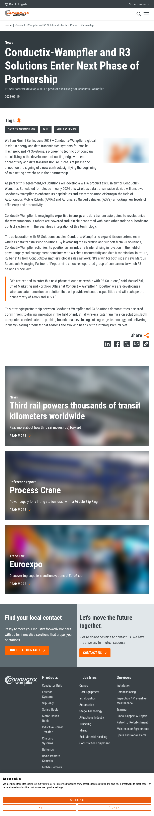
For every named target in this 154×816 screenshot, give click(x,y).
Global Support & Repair (132, 716)
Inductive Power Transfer (52, 729)
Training (122, 709)
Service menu (138, 4)
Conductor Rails (52, 685)
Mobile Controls (52, 767)
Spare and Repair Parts (131, 735)
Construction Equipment (94, 743)
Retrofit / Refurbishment (132, 722)
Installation (123, 685)
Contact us (92, 653)
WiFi (46, 129)
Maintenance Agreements (133, 729)
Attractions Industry (91, 717)
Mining (83, 730)
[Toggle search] (139, 14)
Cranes (83, 685)
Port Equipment (89, 692)
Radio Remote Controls (51, 758)
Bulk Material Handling (93, 737)
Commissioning (126, 692)
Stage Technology (90, 711)
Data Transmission (21, 129)
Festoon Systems (47, 694)
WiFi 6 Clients (66, 129)
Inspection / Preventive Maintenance (132, 700)
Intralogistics (87, 698)
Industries (88, 677)
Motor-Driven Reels (50, 718)
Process (35, 490)
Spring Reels (50, 709)
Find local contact (24, 650)
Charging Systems (47, 741)
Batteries (48, 750)
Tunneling (85, 724)
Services (124, 677)
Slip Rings (48, 703)
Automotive (86, 705)
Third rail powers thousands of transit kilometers (75, 410)
